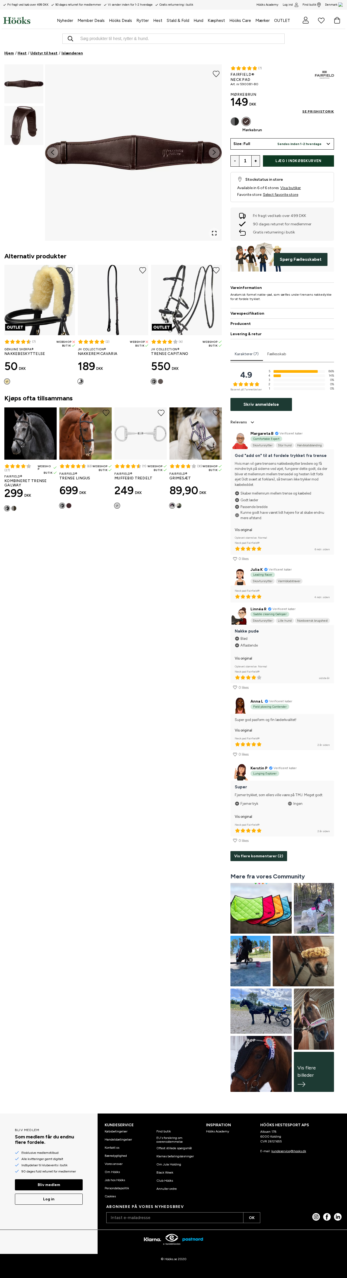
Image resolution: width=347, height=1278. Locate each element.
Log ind (288, 4)
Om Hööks (112, 1172)
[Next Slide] (214, 152)
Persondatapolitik (117, 1188)
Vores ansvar (114, 1164)
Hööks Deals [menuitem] (120, 20)
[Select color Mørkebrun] (160, 381)
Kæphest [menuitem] (216, 20)
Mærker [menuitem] (262, 20)
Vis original (243, 530)
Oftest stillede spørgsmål (174, 1148)
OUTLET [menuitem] (282, 20)
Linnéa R (258, 609)
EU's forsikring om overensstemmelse (169, 1140)
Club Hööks (164, 1181)
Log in (48, 1199)
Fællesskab (276, 354)
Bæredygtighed (116, 1156)
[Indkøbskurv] (337, 20)
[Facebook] (327, 1217)
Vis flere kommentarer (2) (258, 856)
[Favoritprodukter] (321, 20)
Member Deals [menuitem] (91, 20)
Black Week (164, 1172)
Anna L (256, 701)
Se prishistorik (318, 111)
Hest (22, 53)
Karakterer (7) (247, 354)
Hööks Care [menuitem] (240, 20)
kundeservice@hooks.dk (288, 1151)
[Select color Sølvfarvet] (117, 505)
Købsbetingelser (116, 1131)
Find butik (309, 4)
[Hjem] (29, 20)
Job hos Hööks (115, 1180)
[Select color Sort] (80, 381)
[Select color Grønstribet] (179, 505)
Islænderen (72, 53)
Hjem (9, 53)
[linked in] (338, 1217)
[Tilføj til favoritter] (216, 73)
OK (252, 1218)
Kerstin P (259, 768)
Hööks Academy (217, 1131)
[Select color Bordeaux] (172, 505)
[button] (23, 83)
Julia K (256, 569)
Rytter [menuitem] (142, 20)
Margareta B (262, 433)
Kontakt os (112, 1147)
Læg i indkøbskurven (298, 161)
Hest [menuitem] (157, 20)
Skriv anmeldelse (261, 404)
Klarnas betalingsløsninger (175, 1156)
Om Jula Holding (168, 1164)
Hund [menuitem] (198, 20)
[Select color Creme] (7, 381)
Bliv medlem (49, 1185)
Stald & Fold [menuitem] (178, 20)
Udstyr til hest (43, 53)
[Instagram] (316, 1217)
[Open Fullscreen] (214, 233)
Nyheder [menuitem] (65, 20)
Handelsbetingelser (118, 1139)
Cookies (110, 1196)
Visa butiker (290, 188)
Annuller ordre (166, 1189)
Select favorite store (280, 194)
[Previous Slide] (52, 152)
